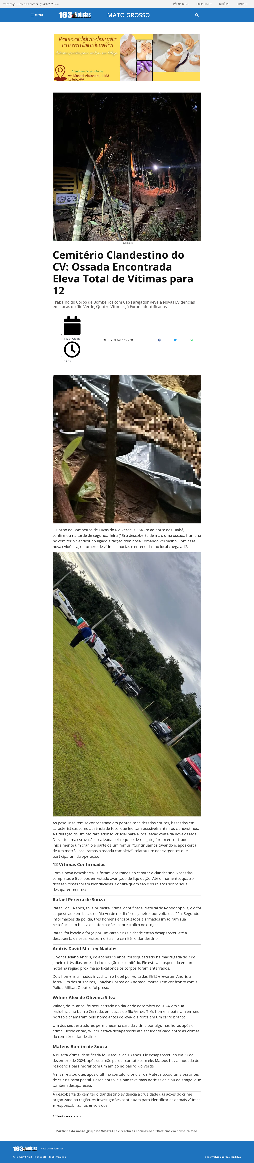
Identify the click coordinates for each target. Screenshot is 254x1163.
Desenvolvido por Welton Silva (223, 1157)
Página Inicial (181, 4)
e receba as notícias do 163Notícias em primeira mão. (127, 1131)
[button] (197, 15)
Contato (242, 4)
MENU (39, 15)
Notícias (224, 4)
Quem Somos (204, 4)
